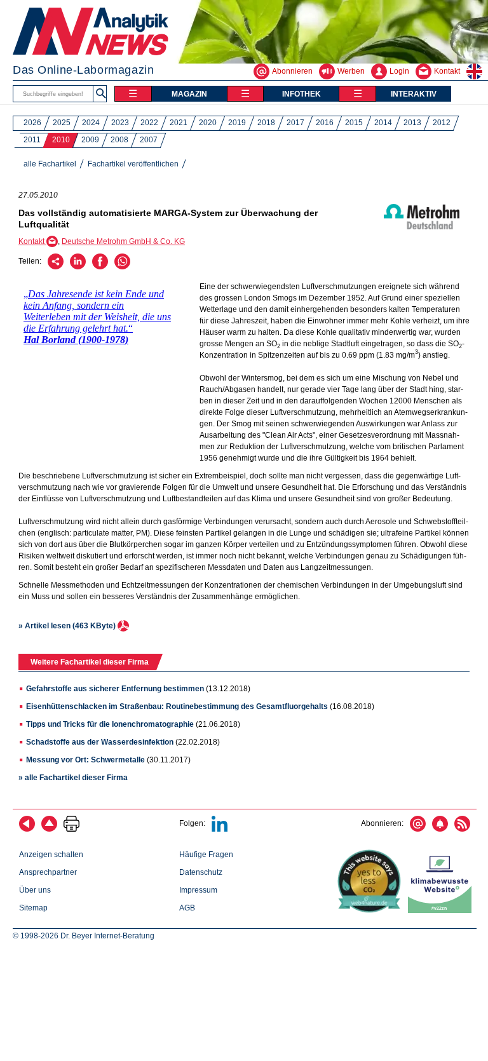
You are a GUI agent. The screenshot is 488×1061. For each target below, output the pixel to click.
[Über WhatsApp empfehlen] (122, 266)
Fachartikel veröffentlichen (133, 163)
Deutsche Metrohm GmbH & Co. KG (123, 241)
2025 (62, 122)
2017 (295, 122)
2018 (266, 122)
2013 (412, 122)
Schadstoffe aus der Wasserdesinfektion (99, 742)
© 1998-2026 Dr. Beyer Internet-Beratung (83, 935)
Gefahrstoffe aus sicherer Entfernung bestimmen (115, 688)
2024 (91, 122)
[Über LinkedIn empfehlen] (78, 266)
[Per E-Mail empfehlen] (56, 266)
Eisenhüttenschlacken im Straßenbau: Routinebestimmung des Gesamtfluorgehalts (177, 706)
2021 (178, 122)
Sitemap (33, 907)
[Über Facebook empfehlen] (100, 266)
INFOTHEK (301, 94)
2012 (442, 122)
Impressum (198, 890)
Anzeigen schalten (51, 854)
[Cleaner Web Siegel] (442, 910)
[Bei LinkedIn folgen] (219, 829)
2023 (120, 122)
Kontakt (32, 241)
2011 (32, 139)
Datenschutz (200, 872)
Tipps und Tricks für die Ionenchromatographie (110, 724)
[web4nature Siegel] (371, 910)
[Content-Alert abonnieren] (440, 829)
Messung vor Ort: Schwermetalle (85, 759)
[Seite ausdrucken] (71, 829)
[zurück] (27, 829)
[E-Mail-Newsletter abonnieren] (418, 829)
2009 (90, 139)
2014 (383, 122)
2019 (237, 122)
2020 (208, 122)
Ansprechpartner (48, 872)
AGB (187, 907)
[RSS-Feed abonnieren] (462, 829)
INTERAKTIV (414, 94)
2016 (325, 122)
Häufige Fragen (206, 854)
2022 (149, 122)
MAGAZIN (189, 94)
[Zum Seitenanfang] (49, 829)
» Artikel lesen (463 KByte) (68, 625)
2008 (119, 139)
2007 (149, 139)
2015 (354, 122)
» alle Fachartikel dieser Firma (73, 777)
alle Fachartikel (50, 163)
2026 (32, 122)
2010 (61, 139)
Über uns (35, 890)
